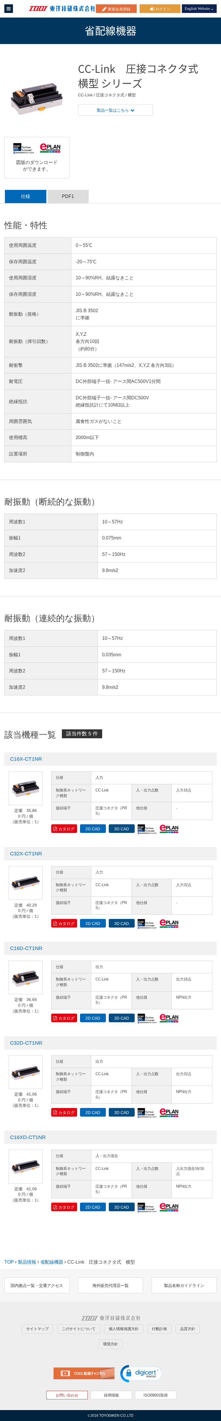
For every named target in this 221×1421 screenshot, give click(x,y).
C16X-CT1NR (26, 759)
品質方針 (187, 1329)
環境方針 (110, 1344)
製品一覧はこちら (113, 110)
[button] (141, 1373)
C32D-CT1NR (26, 1043)
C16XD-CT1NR (28, 1137)
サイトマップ (37, 1329)
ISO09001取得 (156, 1395)
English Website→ (199, 8)
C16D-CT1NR (26, 948)
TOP (9, 1262)
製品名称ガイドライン (184, 1285)
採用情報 (111, 1395)
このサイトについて (79, 1329)
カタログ (66, 829)
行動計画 (159, 1329)
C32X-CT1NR (26, 854)
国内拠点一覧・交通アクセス (37, 1285)
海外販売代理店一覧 (110, 1285)
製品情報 (27, 1262)
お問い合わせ (67, 1395)
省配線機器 (51, 1262)
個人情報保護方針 (124, 1329)
